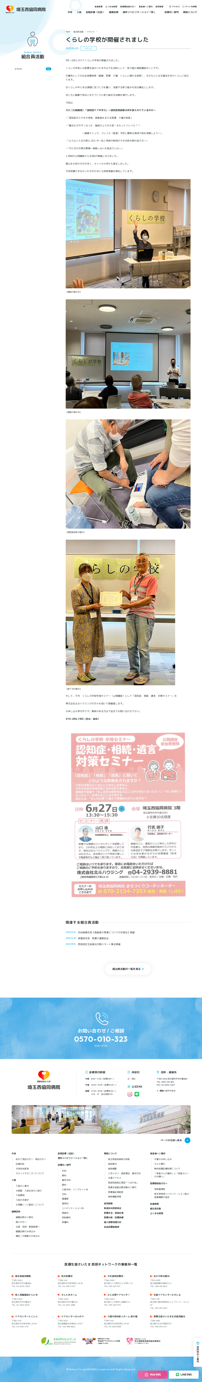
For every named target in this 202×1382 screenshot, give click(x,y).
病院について (190, 12)
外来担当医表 (22, 1168)
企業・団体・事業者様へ (28, 1226)
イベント (91, 32)
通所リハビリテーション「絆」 (139, 12)
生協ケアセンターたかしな (167, 1294)
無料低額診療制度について (167, 1168)
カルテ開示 (159, 1164)
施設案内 (112, 1164)
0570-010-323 (101, 1039)
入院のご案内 (22, 1186)
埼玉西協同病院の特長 (119, 1159)
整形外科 (66, 1180)
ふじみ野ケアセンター (119, 1294)
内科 (64, 1170)
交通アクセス (114, 1178)
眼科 (64, 1175)
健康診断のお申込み (25, 1231)
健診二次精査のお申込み (28, 1236)
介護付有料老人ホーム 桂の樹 (122, 1316)
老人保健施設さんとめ (26, 1294)
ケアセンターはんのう (72, 1316)
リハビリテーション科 (73, 1208)
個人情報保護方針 (112, 1222)
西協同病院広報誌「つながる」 (123, 1182)
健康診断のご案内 (24, 1217)
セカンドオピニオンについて (30, 1173)
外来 (70, 12)
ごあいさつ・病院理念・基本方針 (124, 1173)
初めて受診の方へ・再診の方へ (31, 1159)
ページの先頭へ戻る (171, 1140)
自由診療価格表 (111, 1227)
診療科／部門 (172, 12)
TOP (68, 32)
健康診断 (114, 12)
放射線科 (66, 1217)
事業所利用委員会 (112, 1208)
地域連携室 (159, 1189)
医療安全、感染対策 (113, 1213)
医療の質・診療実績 (113, 1217)
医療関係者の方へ (128, 6)
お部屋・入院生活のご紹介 (29, 1190)
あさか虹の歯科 (161, 1276)
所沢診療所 (67, 1276)
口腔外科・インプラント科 (75, 1189)
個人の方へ (21, 1222)
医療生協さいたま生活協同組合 (169, 1316)
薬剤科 (65, 1203)
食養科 (65, 1222)
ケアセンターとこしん (26, 1316)
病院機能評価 (114, 1196)
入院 (79, 12)
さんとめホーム (69, 1294)
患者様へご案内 (146, 6)
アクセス (176, 6)
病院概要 (112, 1168)
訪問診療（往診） (95, 12)
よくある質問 (111, 6)
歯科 (64, 1184)
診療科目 (20, 1164)
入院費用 (20, 1195)
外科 (64, 1194)
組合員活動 (78, 32)
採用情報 (159, 6)
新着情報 (99, 6)
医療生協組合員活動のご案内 (122, 1187)
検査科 (65, 1213)
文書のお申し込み (163, 1159)
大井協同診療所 (115, 1276)
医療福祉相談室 (115, 1192)
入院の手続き (22, 1200)
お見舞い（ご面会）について (30, 1204)
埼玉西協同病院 (23, 1276)
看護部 (65, 1198)
